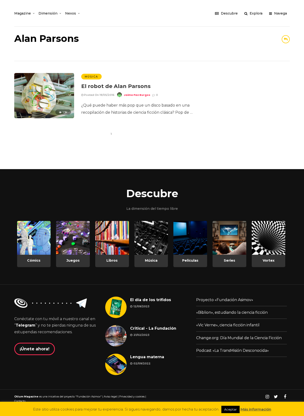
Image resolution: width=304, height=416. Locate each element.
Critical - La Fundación (153, 328)
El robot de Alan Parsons (116, 86)
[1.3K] (44, 117)
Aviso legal (110, 396)
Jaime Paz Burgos (137, 95)
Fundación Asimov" (89, 396)
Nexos (70, 13)
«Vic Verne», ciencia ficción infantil (228, 325)
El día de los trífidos (150, 300)
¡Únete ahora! (34, 349)
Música (91, 76)
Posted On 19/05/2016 (98, 95)
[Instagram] (267, 396)
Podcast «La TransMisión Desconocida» (232, 350)
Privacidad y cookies (132, 396)
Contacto (19, 401)
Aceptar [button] (230, 409)
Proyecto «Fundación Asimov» (224, 300)
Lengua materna (147, 357)
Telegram (25, 325)
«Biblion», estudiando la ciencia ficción (232, 312)
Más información (256, 409)
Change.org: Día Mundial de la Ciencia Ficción (239, 338)
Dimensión (47, 13)
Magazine (22, 13)
